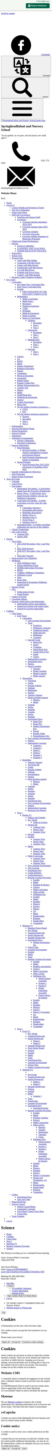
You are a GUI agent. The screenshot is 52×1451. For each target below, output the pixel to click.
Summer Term (39, 832)
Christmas (37, 647)
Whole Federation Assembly (42, 990)
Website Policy (18, 1293)
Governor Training (30, 232)
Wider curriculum (40, 890)
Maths (19, 392)
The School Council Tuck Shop (30, 1211)
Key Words (32, 820)
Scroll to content (8, 13)
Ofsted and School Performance (25, 241)
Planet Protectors (19, 1202)
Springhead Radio (40, 1108)
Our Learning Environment (39, 621)
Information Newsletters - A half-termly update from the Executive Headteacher (33, 489)
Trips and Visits (23, 1199)
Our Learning (33, 868)
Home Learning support (38, 697)
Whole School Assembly (44, 979)
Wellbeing (16, 561)
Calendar (15, 481)
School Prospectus (19, 431)
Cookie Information (20, 1291)
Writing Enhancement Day (28, 385)
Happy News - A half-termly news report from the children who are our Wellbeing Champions (32, 495)
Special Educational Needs (23, 428)
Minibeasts (37, 635)
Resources (26, 304)
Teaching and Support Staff (28, 217)
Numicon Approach (30, 306)
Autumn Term (39, 827)
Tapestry (36, 669)
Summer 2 (37, 757)
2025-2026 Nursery (25, 549)
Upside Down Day (41, 652)
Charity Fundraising (20, 529)
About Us (10, 205)
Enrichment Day (35, 801)
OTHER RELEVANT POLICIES (31, 251)
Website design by (19, 1308)
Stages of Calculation (31, 318)
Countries (37, 637)
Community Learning (26, 1209)
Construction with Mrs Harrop (30, 268)
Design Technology (25, 366)
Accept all (16, 1342)
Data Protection (18, 474)
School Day (17, 253)
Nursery (25, 416)
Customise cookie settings (32, 1342)
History (20, 371)
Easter (35, 654)
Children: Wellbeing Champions (30, 573)
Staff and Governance (21, 215)
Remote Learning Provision (39, 878)
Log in (9, 1221)
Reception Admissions (26, 443)
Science (20, 356)
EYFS (25, 409)
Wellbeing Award (24, 575)
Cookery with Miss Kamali (28, 275)
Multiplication (33, 340)
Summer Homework (36, 938)
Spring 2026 (22, 537)
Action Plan (22, 1214)
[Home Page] (23, 120)
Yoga (19, 577)
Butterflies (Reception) (31, 513)
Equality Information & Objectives (26, 472)
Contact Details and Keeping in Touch (28, 208)
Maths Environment (30, 313)
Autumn (31, 705)
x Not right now (43, 1)
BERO (20, 570)
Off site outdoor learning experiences (32, 414)
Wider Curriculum (35, 856)
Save (24, 1449)
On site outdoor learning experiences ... (33, 407)
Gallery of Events (19, 597)
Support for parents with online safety (33, 606)
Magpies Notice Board (37, 928)
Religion (36, 918)
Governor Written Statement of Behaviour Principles (35, 237)
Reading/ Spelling (40, 1118)
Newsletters (17, 486)
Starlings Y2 (27, 1070)
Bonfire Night (39, 733)
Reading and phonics (42, 966)
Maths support (39, 676)
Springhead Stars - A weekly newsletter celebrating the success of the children (33, 526)
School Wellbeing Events (27, 565)
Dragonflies (27, 678)
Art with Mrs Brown (25, 270)
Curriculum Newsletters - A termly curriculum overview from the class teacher (32, 503)
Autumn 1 (37, 745)
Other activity (39, 892)
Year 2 (36, 328)
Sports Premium (24, 462)
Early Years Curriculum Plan (29, 287)
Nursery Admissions (25, 440)
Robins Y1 (26, 815)
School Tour (17, 256)
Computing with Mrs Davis (28, 263)
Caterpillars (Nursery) (31, 508)
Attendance (16, 436)
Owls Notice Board (36, 1048)
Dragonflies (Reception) (32, 510)
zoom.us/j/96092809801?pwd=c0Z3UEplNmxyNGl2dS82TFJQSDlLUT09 (22, 1270)
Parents (9, 539)
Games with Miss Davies (27, 265)
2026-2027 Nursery (25, 556)
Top (3, 1313)
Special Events (34, 640)
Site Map (10, 1283)
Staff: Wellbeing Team (26, 563)
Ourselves (37, 625)
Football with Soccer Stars (28, 272)
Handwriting (38, 921)
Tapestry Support (35, 695)
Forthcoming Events (25, 592)
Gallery (15, 1195)
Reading (36, 902)
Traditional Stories (40, 630)
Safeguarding (17, 426)
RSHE (20, 361)
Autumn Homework (36, 933)
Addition (31, 320)
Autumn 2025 (23, 534)
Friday (41, 1137)
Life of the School (19, 532)
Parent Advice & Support (44, 996)
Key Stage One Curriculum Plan (30, 284)
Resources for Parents (37, 810)
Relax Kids (22, 580)
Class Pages (17, 613)
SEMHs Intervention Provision (30, 568)
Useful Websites (34, 873)
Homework (32, 825)
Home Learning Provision (39, 1067)
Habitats (31, 688)
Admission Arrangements (22, 438)
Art (18, 359)
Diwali (36, 731)
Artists (30, 683)
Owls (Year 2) (28, 520)
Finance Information (20, 445)
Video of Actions (40, 822)
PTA (14, 589)
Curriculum (16, 282)
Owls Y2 (26, 1031)
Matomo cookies (15, 1402)
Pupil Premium (23, 448)
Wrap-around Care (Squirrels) (24, 558)
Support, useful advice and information (28, 601)
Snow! (36, 645)
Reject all (5, 1342)
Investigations (33, 774)
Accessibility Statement (21, 1288)
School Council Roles (26, 1207)
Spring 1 (36, 750)
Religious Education (25, 368)
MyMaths (26, 311)
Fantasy (31, 693)
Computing (22, 373)
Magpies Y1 (27, 926)
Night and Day (39, 633)
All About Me (33, 765)
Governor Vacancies (30, 234)
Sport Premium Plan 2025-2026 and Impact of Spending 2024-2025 (35, 467)
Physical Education (25, 376)
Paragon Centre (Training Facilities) (27, 277)
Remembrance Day (41, 736)
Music (19, 364)
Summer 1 (37, 755)
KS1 (24, 412)
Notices (31, 664)
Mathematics (22, 296)
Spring (30, 707)
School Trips (33, 947)
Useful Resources (35, 875)
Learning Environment (37, 950)
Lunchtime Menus (19, 599)
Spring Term (38, 829)
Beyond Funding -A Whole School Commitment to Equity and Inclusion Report (35, 452)
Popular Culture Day (26, 383)
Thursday (42, 1134)
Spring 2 (36, 753)
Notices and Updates (36, 817)
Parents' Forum (18, 587)
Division (31, 349)
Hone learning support (37, 779)
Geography (22, 378)
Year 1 (36, 325)
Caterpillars (27, 618)
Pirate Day (37, 642)
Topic (30, 623)
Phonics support (40, 673)
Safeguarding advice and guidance (31, 604)
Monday (41, 1127)
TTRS (25, 308)
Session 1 (42, 983)
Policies (15, 244)
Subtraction (32, 330)
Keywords (32, 1074)
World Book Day (24, 395)
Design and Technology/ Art (40, 1179)
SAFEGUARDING (25, 246)
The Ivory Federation (21, 210)
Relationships (38, 916)
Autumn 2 (37, 748)
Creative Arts (22, 388)
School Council (18, 1204)
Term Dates (16, 541)
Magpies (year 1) (29, 517)
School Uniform (18, 433)
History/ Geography (41, 1012)
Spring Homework (35, 935)
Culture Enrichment (25, 402)
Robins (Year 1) (29, 515)
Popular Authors (34, 685)
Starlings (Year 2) (29, 522)
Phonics (36, 700)
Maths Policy (27, 301)
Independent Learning (37, 659)
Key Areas (10, 280)
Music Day (21, 404)
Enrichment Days (35, 661)
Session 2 (42, 986)
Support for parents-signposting (30, 609)
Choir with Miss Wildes (27, 260)
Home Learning (29, 316)
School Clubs (17, 258)
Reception (37, 323)
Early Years (22, 616)
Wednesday (43, 1132)
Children (10, 611)
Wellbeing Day (39, 894)
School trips (33, 1101)
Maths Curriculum (30, 299)
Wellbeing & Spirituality (27, 397)
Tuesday (41, 1130)
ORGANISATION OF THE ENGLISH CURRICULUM (34, 293)
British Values (23, 380)
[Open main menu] (22, 108)
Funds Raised (23, 594)
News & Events (13, 479)
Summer (31, 709)
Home (9, 203)
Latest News (17, 484)
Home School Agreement (22, 476)
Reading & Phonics (41, 885)
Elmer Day (37, 721)
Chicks (36, 657)
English (20, 289)
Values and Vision (19, 212)
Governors (21, 220)
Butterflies (26, 760)
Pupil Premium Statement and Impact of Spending (34, 458)
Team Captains (18, 1216)
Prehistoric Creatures (42, 628)
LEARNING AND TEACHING (31, 248)
